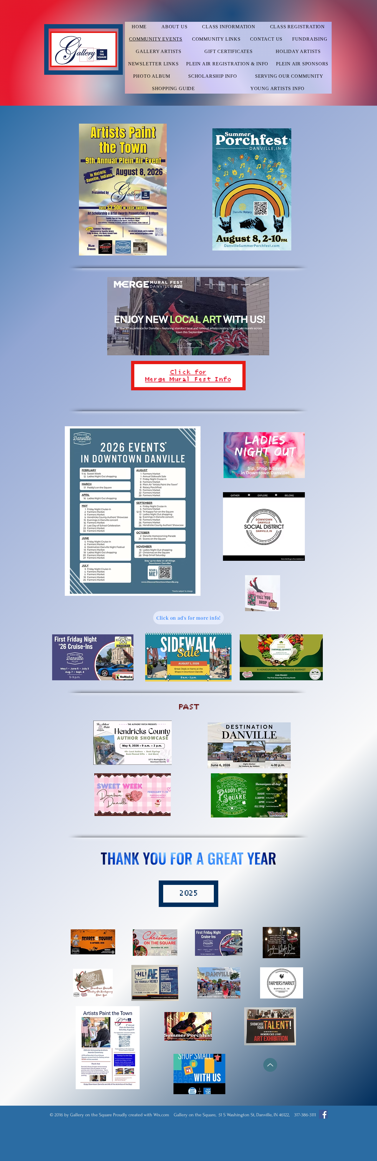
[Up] (270, 1065)
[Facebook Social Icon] (323, 1114)
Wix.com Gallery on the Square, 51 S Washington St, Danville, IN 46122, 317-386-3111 (234, 1114)
